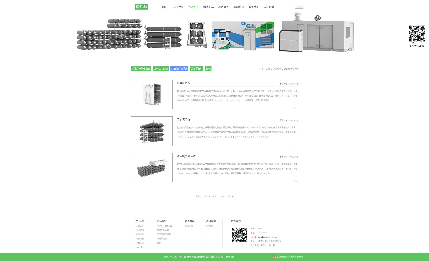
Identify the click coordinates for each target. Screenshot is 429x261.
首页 (164, 7)
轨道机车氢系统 (186, 156)
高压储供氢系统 (291, 69)
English (299, 7)
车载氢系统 (183, 83)
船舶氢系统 (183, 119)
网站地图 (229, 257)
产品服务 (277, 69)
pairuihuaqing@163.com (267, 237)
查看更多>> (296, 109)
